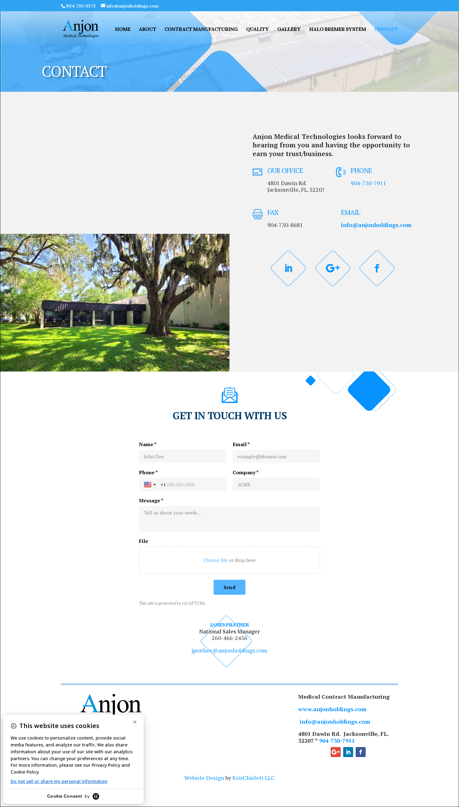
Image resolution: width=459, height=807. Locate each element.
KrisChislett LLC (253, 777)
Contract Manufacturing (201, 29)
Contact (386, 29)
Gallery (289, 29)
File (143, 541)
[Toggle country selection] (150, 484)
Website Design (204, 777)
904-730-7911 (368, 183)
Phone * (148, 472)
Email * (241, 444)
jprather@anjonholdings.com (229, 650)
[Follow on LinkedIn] (288, 268)
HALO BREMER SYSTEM (337, 29)
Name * (147, 444)
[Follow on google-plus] (333, 268)
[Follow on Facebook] (377, 268)
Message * (151, 500)
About (147, 29)
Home (122, 29)
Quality (257, 29)
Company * (246, 472)
